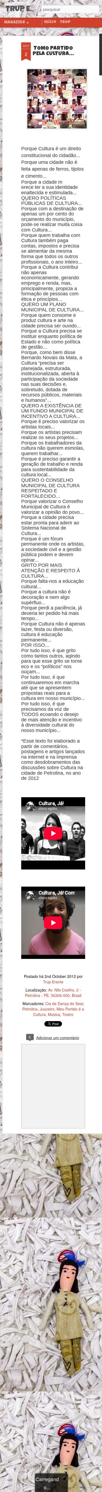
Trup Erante (53, 981)
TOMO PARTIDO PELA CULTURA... (53, 51)
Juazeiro (47, 1009)
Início (50, 22)
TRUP (65, 22)
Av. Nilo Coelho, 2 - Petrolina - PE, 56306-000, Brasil (53, 992)
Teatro (67, 1014)
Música (54, 1014)
